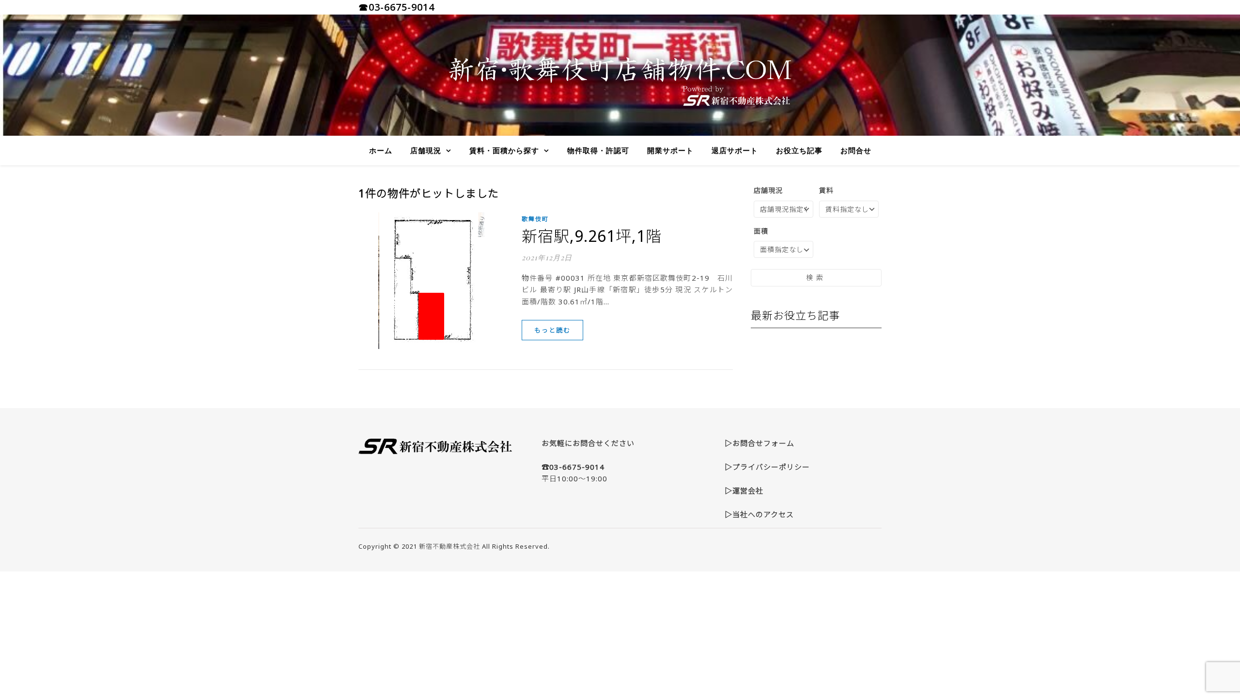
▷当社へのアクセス (759, 514)
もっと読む (552, 330)
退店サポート (735, 150)
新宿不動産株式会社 (449, 546)
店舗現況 (425, 150)
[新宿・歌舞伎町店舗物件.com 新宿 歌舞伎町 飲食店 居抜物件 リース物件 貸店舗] (620, 75)
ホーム (380, 150)
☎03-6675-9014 (396, 7)
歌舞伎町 (535, 219)
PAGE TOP (1205, 668)
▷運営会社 (744, 490)
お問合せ (855, 150)
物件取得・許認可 (598, 150)
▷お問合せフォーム (759, 443)
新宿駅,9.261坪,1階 (592, 235)
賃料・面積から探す (504, 150)
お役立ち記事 (799, 150)
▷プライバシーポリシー (767, 467)
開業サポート (670, 150)
